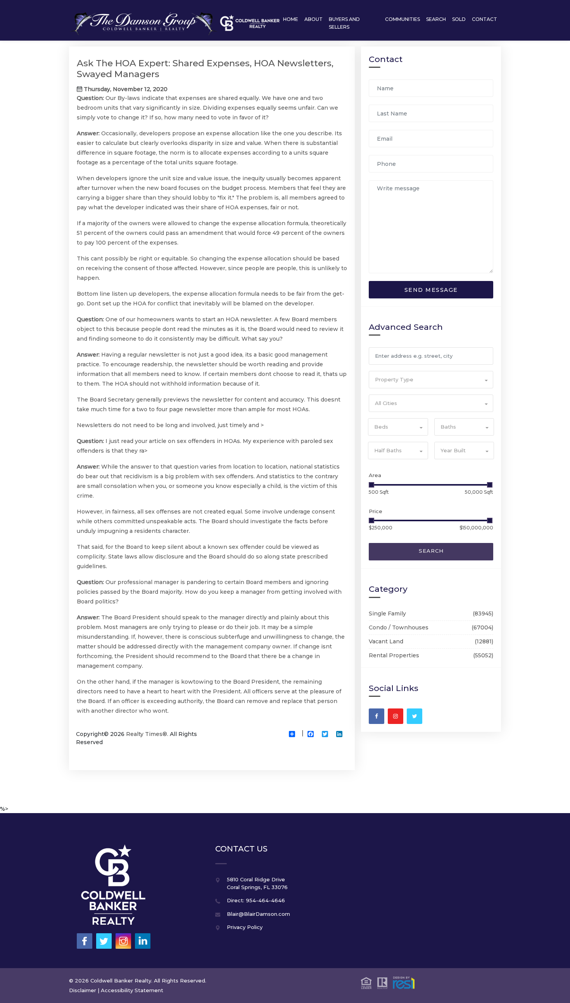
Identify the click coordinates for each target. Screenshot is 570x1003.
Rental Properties (394, 655)
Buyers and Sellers (344, 23)
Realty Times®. (147, 734)
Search (436, 19)
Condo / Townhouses (398, 627)
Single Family (387, 613)
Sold (459, 19)
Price (375, 511)
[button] (431, 379)
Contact (484, 19)
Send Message (431, 289)
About (313, 19)
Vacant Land (386, 641)
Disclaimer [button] (82, 990)
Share (295, 740)
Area (375, 475)
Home (290, 19)
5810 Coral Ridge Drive (256, 879)
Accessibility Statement (132, 990)
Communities (402, 19)
